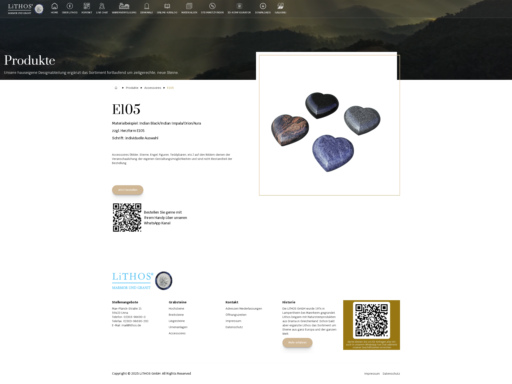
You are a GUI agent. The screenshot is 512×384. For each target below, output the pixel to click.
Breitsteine (176, 315)
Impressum (233, 321)
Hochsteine (176, 308)
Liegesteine (177, 321)
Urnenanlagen (178, 327)
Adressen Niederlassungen (244, 308)
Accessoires (177, 333)
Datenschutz (234, 327)
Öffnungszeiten (236, 315)
